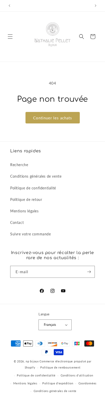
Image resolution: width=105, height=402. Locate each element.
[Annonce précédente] (9, 5)
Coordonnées (87, 383)
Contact (17, 222)
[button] (10, 36)
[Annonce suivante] (95, 5)
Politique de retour (26, 199)
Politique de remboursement (60, 367)
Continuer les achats (52, 118)
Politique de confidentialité (33, 188)
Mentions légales (24, 211)
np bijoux (32, 361)
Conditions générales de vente (35, 176)
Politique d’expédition (57, 383)
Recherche (19, 165)
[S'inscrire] (89, 272)
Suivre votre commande (30, 234)
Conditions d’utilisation (77, 375)
